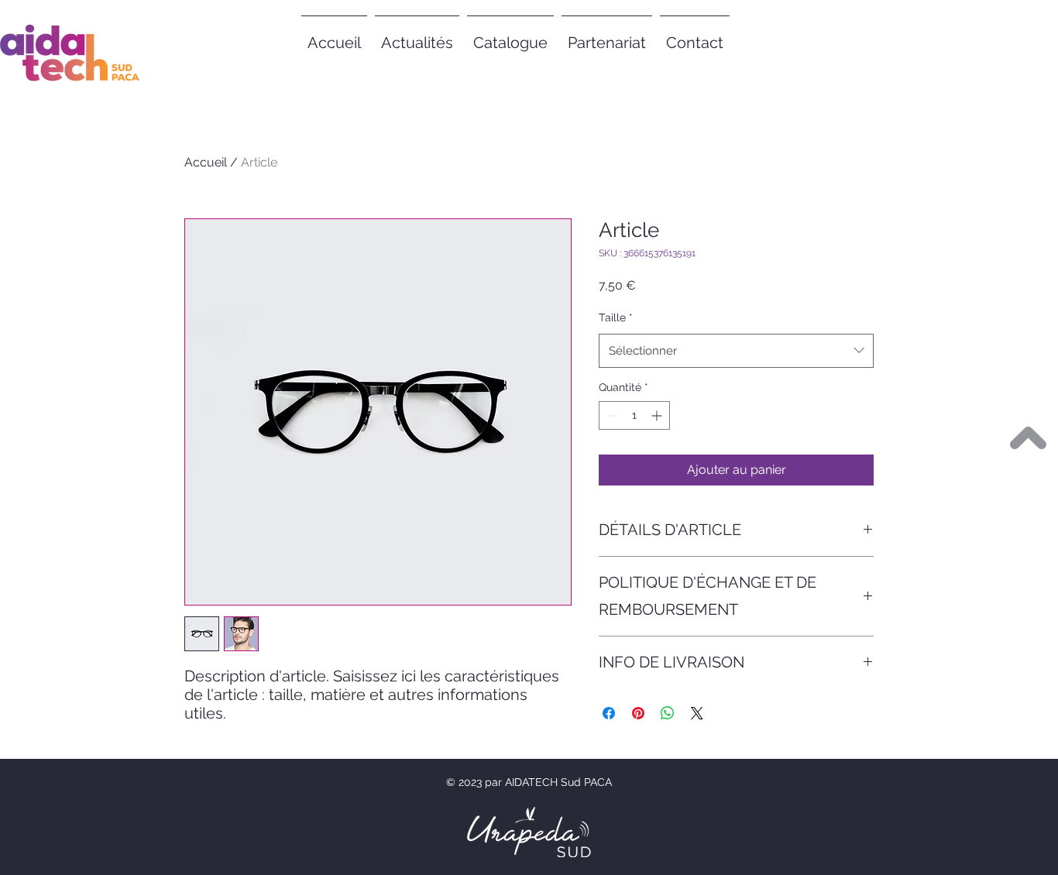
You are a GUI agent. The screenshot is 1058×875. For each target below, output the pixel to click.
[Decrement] (610, 415)
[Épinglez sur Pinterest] (638, 713)
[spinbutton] (634, 415)
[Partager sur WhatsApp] (667, 713)
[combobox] (736, 351)
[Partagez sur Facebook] (608, 713)
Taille (616, 317)
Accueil (205, 162)
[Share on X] (697, 713)
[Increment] (658, 415)
